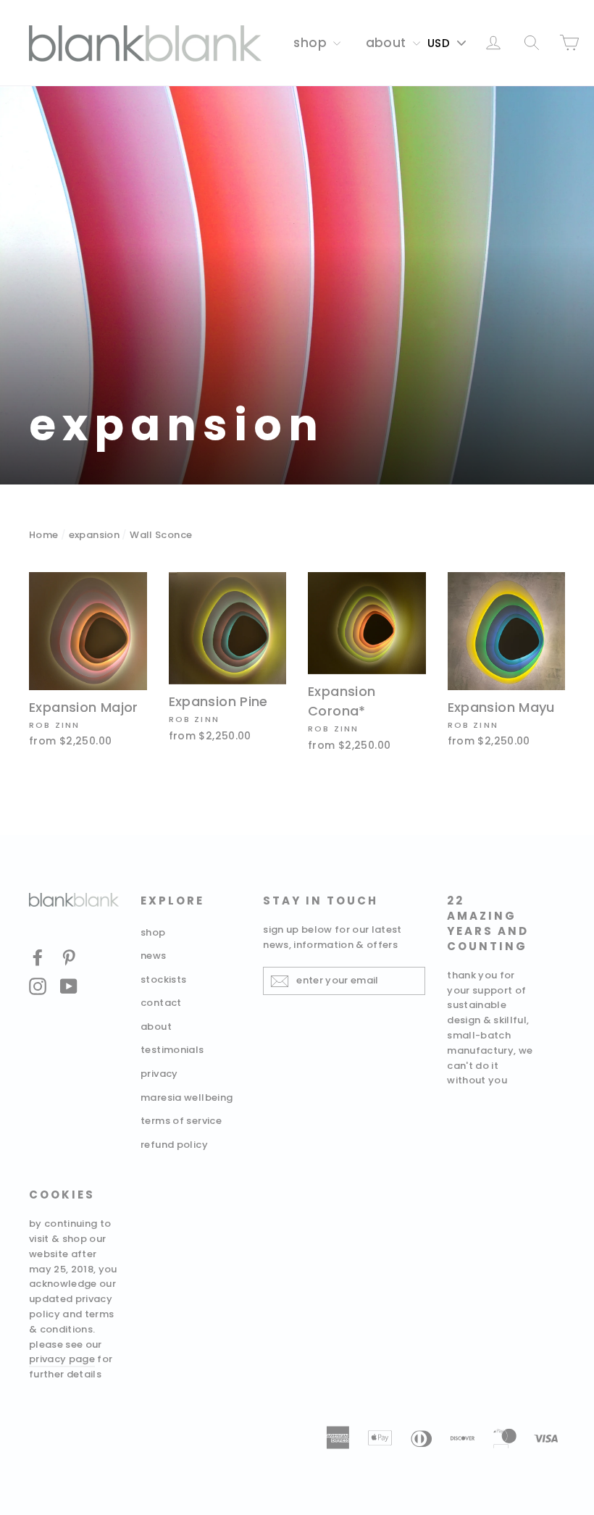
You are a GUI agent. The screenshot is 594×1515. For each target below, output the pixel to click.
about (387, 42)
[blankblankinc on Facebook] (37, 957)
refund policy (174, 1144)
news (154, 955)
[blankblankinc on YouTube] (69, 986)
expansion (94, 535)
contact (161, 1003)
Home (44, 535)
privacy (159, 1073)
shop (311, 42)
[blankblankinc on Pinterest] (69, 957)
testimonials (172, 1050)
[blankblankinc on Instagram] (37, 986)
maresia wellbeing (187, 1097)
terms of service (181, 1121)
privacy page (62, 1359)
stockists (163, 979)
